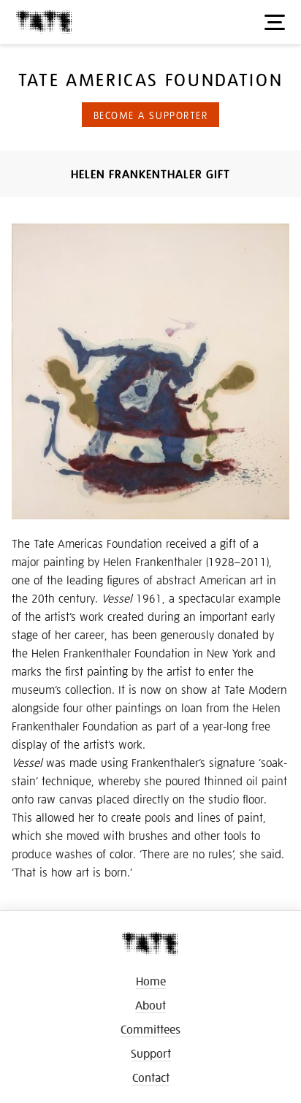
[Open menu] (274, 22)
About (150, 1004)
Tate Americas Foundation (150, 79)
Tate (44, 22)
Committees (150, 1029)
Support (151, 1053)
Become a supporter (151, 114)
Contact (150, 1077)
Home (151, 980)
